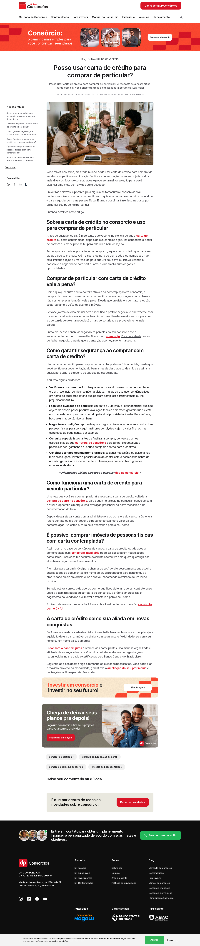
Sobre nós (117, 868)
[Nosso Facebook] (37, 899)
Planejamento (161, 17)
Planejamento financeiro (161, 898)
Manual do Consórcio (105, 17)
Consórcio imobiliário (159, 888)
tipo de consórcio (127, 472)
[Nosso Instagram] (21, 899)
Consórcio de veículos (160, 893)
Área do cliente (119, 878)
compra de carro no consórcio (67, 500)
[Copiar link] (26, 184)
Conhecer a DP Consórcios (161, 5)
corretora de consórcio (90, 442)
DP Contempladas (84, 883)
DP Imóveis (80, 868)
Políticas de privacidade (124, 883)
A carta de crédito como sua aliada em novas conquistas (20, 159)
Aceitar (154, 939)
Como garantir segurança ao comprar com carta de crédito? (21, 133)
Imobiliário (128, 17)
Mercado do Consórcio (33, 17)
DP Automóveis (82, 873)
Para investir (80, 17)
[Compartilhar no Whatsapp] (8, 184)
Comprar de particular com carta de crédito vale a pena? (22, 125)
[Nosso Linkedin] (29, 899)
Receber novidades (132, 802)
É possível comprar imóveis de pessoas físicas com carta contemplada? (21, 149)
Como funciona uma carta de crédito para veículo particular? (21, 140)
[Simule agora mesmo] (100, 37)
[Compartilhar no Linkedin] (20, 184)
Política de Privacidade (110, 938)
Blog (83, 59)
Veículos (143, 17)
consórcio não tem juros (65, 648)
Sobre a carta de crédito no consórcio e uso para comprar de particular (21, 116)
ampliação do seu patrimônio (126, 668)
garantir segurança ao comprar (99, 756)
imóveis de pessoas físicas (107, 766)
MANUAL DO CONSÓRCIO (105, 59)
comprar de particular (61, 756)
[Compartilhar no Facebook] (14, 184)
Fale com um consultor (163, 835)
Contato (116, 873)
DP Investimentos (83, 878)
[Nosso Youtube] (45, 899)
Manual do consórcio (159, 883)
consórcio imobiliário (85, 552)
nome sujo (113, 336)
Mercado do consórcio (160, 868)
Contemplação (60, 17)
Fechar (170, 940)
